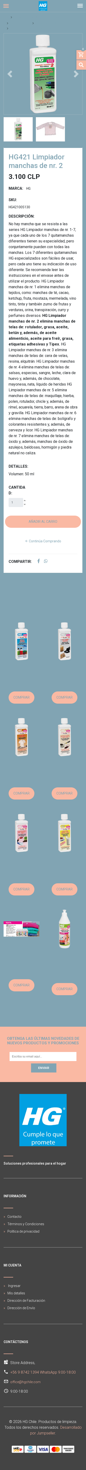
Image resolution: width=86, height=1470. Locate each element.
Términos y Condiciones (25, 1224)
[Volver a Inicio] (5, 17)
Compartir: (20, 561)
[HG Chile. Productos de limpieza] (43, 6)
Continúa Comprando (44, 541)
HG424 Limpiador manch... (21, 866)
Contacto (14, 1217)
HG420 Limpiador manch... (64, 770)
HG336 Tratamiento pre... (64, 963)
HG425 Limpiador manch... (21, 674)
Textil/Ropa (20, 23)
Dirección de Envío (21, 1308)
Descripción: (21, 216)
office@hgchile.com (25, 1382)
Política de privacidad (23, 1231)
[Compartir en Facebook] (39, 561)
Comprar (21, 697)
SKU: (13, 200)
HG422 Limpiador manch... (64, 674)
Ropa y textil (47, 23)
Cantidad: (17, 490)
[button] (10, 74)
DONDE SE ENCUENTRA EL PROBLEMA (40, 17)
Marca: (16, 188)
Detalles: (18, 466)
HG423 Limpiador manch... (64, 866)
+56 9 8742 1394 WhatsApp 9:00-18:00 (43, 1372)
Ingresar (14, 1286)
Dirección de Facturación (26, 1301)
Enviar (43, 1068)
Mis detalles (16, 1293)
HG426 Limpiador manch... (21, 770)
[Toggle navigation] (80, 6)
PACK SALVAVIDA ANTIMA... (21, 961)
